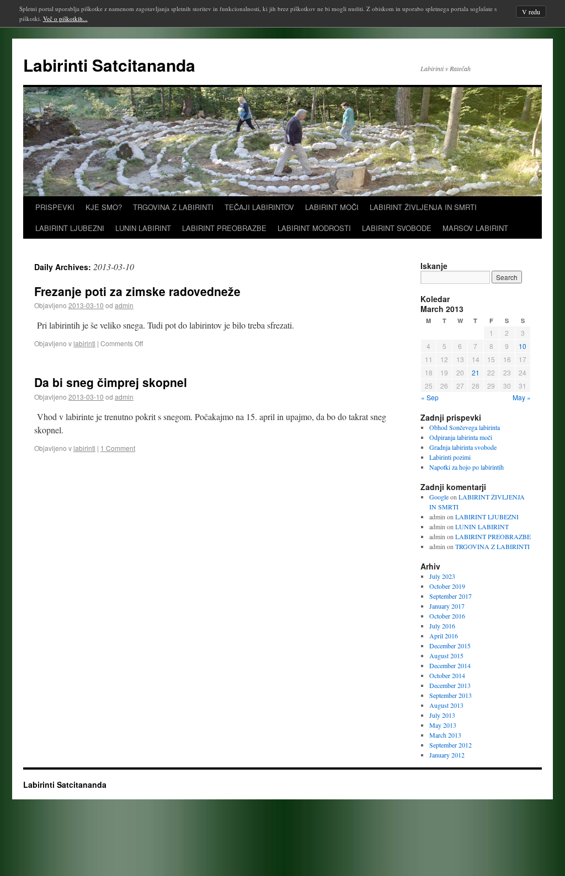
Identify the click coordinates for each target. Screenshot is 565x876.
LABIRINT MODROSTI (314, 228)
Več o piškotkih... (65, 18)
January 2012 (447, 754)
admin (124, 305)
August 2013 (446, 705)
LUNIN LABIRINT (143, 228)
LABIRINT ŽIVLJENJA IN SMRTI (423, 207)
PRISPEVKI (54, 207)
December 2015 (450, 645)
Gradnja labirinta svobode (463, 447)
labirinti (84, 343)
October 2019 (447, 586)
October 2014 (447, 675)
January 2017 (447, 605)
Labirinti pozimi (450, 457)
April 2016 (443, 635)
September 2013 (450, 695)
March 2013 (445, 734)
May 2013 (442, 725)
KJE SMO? (104, 207)
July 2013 (442, 715)
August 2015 (446, 655)
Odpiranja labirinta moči (460, 437)
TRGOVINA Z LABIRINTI (173, 207)
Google (439, 496)
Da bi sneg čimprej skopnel (110, 382)
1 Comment (117, 448)
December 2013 (450, 685)
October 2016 (447, 615)
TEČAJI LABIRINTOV (259, 207)
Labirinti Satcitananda (109, 65)
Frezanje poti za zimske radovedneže (137, 291)
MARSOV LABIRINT (475, 228)
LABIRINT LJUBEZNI (69, 228)
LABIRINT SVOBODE (396, 228)
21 (475, 372)
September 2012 (450, 744)
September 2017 (450, 596)
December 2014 (450, 665)
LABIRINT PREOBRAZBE (224, 228)
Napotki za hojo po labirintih (466, 467)
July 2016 (442, 625)
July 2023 (442, 576)
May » (522, 397)
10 (522, 346)
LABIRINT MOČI (332, 207)
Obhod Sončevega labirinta (464, 427)
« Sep (430, 397)
